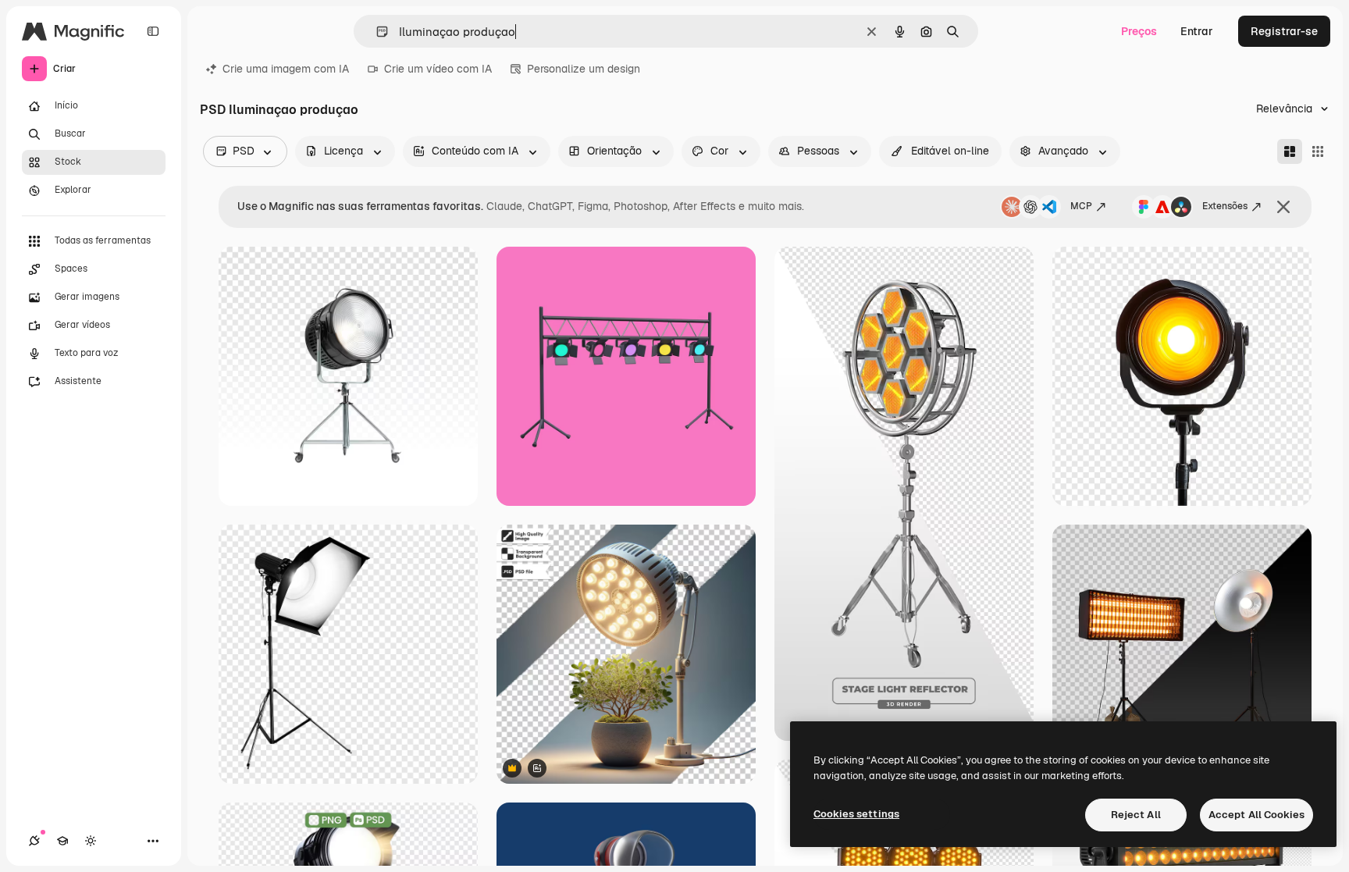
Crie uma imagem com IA (285, 69)
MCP (1081, 206)
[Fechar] (1283, 207)
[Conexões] (34, 840)
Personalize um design (583, 69)
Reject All (1136, 814)
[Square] (1317, 151)
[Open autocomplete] (375, 31)
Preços (1139, 31)
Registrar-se (1284, 31)
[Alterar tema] (90, 840)
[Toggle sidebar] (153, 31)
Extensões (1225, 206)
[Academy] (62, 840)
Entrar (1196, 31)
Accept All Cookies (1256, 814)
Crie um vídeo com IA (438, 69)
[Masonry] (1289, 151)
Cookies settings (856, 813)
